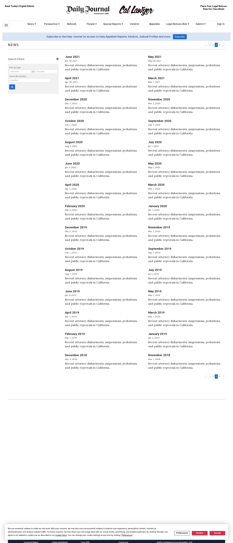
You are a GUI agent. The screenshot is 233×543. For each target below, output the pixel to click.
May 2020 (155, 163)
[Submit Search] (12, 86)
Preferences (182, 533)
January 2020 (157, 206)
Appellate (154, 23)
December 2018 (76, 355)
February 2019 (75, 334)
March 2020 (156, 185)
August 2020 (74, 142)
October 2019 (74, 249)
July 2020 (155, 142)
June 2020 (72, 163)
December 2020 (76, 99)
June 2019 (72, 291)
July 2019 (155, 270)
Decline (199, 533)
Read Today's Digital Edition (19, 6)
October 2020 (74, 121)
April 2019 (72, 312)
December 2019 (76, 227)
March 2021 (156, 78)
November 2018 (159, 355)
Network (71, 23)
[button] (33, 59)
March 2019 (156, 312)
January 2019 (157, 334)
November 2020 (159, 99)
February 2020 (75, 206)
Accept (217, 533)
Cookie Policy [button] (61, 535)
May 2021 (155, 57)
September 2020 (159, 121)
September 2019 (159, 249)
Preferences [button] (127, 535)
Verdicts (134, 23)
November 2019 (159, 227)
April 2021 (72, 78)
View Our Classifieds (213, 9)
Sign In (220, 23)
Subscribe (180, 36)
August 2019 (74, 270)
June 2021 (72, 57)
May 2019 (155, 291)
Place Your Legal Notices (213, 6)
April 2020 (72, 185)
